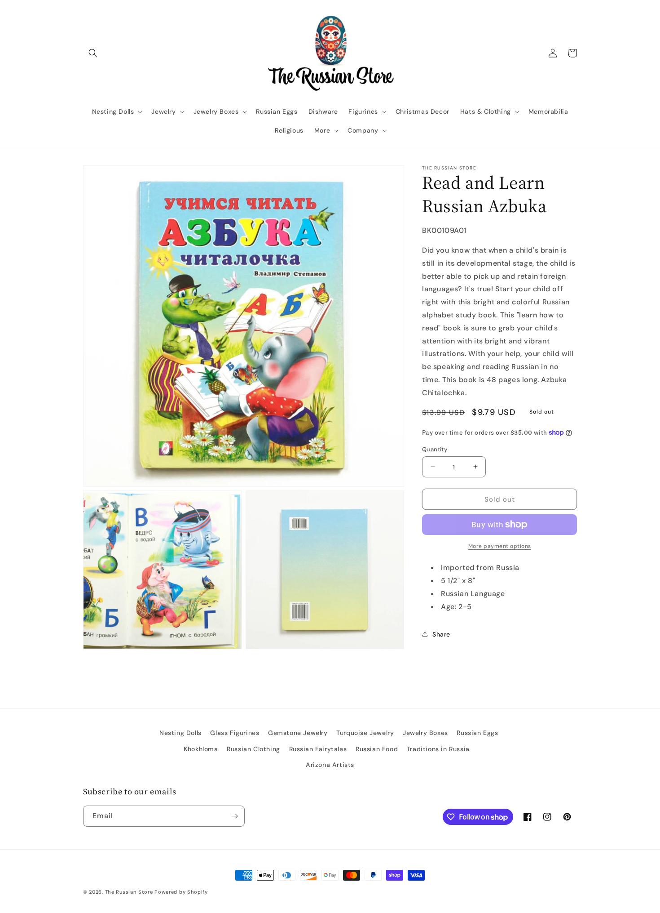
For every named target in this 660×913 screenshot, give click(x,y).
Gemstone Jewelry (298, 733)
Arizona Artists (330, 765)
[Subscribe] (234, 816)
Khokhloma (201, 749)
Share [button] (441, 634)
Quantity (434, 449)
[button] (93, 53)
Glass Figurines (234, 733)
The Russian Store (129, 892)
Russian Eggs (477, 733)
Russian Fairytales (318, 749)
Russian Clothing (253, 749)
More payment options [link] (499, 546)
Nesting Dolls (180, 733)
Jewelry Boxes (425, 733)
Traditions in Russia (438, 749)
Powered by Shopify (181, 892)
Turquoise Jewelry (365, 733)
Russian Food (377, 749)
